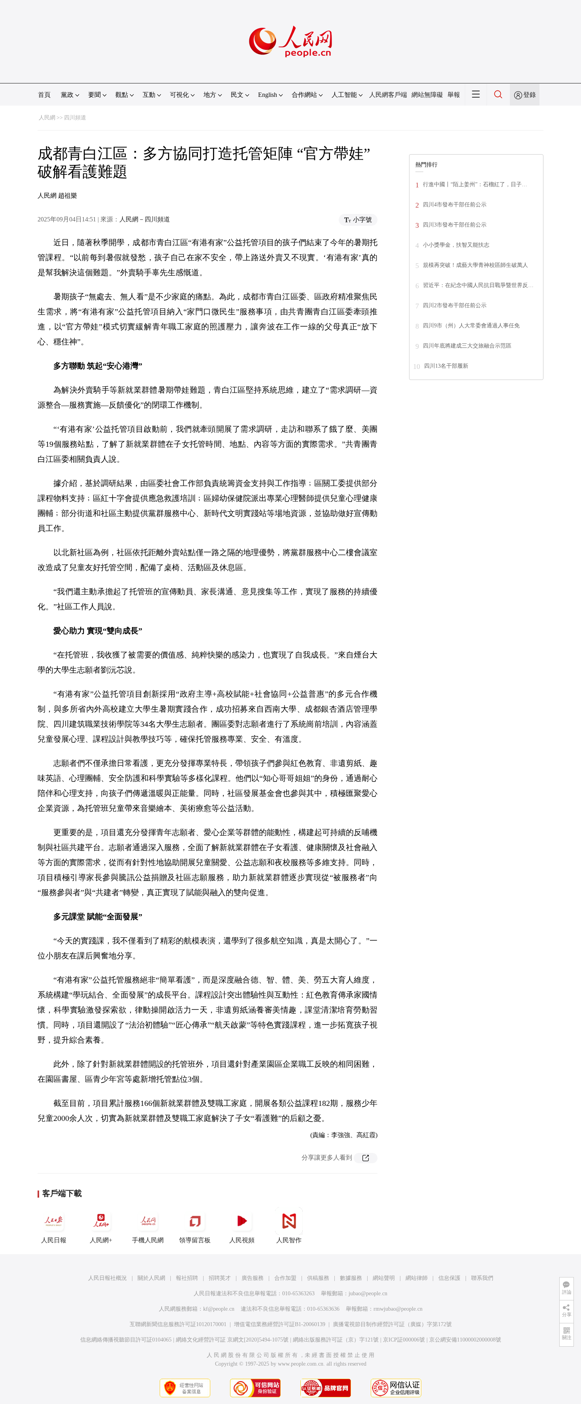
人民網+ (101, 1240)
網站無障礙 (427, 94)
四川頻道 (75, 118)
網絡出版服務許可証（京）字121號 (336, 1340)
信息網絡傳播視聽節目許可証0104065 (126, 1340)
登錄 (529, 94)
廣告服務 (252, 1278)
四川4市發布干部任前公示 (455, 205)
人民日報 (53, 1240)
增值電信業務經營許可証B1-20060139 (279, 1324)
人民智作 (289, 1240)
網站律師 (417, 1278)
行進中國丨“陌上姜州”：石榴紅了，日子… (475, 184)
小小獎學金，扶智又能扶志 (456, 245)
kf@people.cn (218, 1309)
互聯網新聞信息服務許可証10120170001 (178, 1324)
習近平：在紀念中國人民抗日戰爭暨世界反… (478, 285)
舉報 (453, 94)
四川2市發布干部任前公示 (455, 305)
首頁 (44, 94)
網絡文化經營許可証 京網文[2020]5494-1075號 (232, 1340)
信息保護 (449, 1278)
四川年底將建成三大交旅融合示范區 (467, 346)
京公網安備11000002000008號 (465, 1340)
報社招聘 (187, 1278)
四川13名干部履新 (446, 366)
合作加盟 (285, 1278)
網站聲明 (384, 1278)
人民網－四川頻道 (144, 219)
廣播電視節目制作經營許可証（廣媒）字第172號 (392, 1324)
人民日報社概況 (107, 1278)
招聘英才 (220, 1278)
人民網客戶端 (388, 94)
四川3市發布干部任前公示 (455, 225)
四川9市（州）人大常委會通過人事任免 (471, 326)
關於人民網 (151, 1278)
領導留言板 (195, 1240)
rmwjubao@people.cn (398, 1309)
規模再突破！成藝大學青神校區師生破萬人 (475, 265)
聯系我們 (482, 1278)
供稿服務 (318, 1278)
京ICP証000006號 (404, 1340)
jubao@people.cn (368, 1293)
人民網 (47, 118)
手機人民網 (148, 1240)
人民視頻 (242, 1240)
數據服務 (351, 1278)
